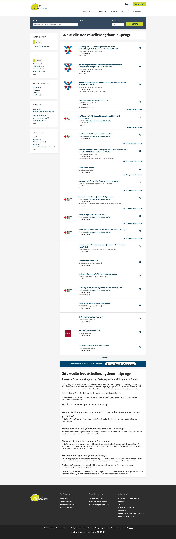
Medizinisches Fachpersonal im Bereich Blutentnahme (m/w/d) (102, 230)
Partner (121, 501)
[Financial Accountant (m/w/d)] (68, 333)
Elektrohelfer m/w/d (86, 167)
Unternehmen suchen (67, 504)
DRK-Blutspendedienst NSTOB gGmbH (98, 121)
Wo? (81, 21)
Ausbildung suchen (118, 11)
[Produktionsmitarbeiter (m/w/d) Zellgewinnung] (68, 200)
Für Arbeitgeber (138, 11)
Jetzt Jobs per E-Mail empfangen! (122, 364)
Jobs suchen (103, 11)
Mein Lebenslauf (89, 11)
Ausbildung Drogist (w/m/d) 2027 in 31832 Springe (98, 274)
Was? (35, 21)
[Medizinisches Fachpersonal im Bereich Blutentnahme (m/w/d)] (68, 233)
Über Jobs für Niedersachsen (128, 499)
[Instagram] (35, 507)
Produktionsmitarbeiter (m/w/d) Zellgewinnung (96, 197)
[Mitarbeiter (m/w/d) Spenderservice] (68, 217)
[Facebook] (32, 507)
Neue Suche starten (42, 46)
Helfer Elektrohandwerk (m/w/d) (91, 317)
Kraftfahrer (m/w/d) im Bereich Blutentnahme (96, 134)
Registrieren (139, 4)
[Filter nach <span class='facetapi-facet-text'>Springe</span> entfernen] (34, 42)
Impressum (122, 510)
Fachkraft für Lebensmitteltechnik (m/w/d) (94, 303)
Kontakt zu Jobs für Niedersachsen (131, 513)
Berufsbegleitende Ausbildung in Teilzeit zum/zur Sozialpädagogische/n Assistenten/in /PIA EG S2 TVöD (98, 48)
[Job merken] (140, 47)
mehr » (35, 74)
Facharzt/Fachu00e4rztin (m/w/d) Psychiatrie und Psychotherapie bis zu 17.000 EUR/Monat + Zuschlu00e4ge (103, 150)
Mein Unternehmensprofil (98, 501)
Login (127, 4)
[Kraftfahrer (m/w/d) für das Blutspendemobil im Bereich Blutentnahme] (68, 119)
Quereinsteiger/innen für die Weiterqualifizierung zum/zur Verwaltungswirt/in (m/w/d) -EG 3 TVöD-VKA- (100, 65)
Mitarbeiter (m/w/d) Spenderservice (92, 215)
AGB (120, 504)
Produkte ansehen (95, 499)
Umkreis (115, 21)
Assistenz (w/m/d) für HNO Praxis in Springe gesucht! (98, 181)
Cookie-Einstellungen (126, 516)
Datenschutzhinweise (126, 507)
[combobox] (55, 24)
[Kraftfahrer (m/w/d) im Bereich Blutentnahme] (68, 137)
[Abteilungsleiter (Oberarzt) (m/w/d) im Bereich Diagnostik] (68, 290)
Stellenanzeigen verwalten (99, 504)
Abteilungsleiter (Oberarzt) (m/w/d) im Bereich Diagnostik (100, 288)
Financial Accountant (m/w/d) (90, 330)
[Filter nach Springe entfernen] (34, 60)
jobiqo (131, 528)
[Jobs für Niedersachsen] (38, 7)
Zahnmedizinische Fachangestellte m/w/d (94, 100)
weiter (104, 357)
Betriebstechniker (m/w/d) (88, 260)
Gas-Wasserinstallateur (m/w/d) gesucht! (94, 346)
